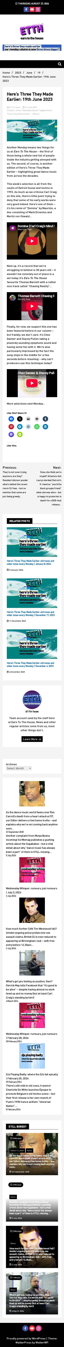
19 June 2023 (31, 107)
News (29, 1150)
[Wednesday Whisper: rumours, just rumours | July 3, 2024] (32, 870)
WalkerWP (41, 1342)
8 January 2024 (16, 570)
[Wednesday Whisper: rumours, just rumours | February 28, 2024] (32, 1016)
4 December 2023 (17, 672)
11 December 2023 (17, 621)
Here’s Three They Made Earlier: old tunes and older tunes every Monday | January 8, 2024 (30, 562)
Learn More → (32, 739)
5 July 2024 (16, 1218)
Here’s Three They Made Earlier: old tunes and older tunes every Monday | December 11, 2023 (31, 613)
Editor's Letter (17, 1150)
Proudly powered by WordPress (26, 1338)
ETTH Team (15, 107)
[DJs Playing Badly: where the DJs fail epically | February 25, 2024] (32, 1056)
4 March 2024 (17, 1311)
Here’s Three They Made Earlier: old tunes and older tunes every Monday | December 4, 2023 (30, 664)
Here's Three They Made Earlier (23, 110)
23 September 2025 (20, 1171)
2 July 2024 (16, 1264)
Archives (11, 764)
